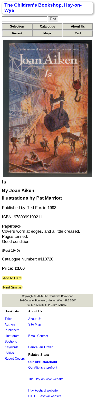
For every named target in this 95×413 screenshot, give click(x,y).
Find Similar (12, 287)
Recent (17, 33)
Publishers (12, 330)
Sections (11, 341)
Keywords (12, 347)
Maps (47, 33)
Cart (78, 33)
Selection (17, 26)
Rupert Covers (15, 358)
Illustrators (12, 336)
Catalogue (47, 26)
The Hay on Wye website (46, 379)
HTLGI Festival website (44, 396)
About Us (78, 26)
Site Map (34, 324)
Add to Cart (12, 278)
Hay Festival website (43, 390)
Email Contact (38, 336)
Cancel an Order (40, 347)
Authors (10, 324)
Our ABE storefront (42, 362)
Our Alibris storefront (42, 367)
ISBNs (9, 353)
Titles (8, 319)
